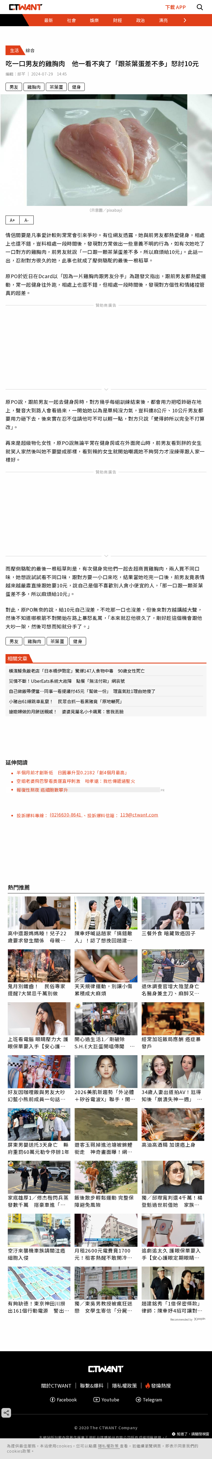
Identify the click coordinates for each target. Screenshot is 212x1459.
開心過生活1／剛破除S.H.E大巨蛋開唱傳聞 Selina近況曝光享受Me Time (102, 1042)
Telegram (152, 1399)
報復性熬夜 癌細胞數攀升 (42, 789)
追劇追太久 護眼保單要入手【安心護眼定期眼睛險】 (173, 1254)
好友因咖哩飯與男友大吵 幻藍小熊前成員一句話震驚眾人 (39, 1095)
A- (27, 220)
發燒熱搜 (160, 1385)
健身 (76, 87)
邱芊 (21, 74)
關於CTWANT (56, 1385)
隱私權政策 (109, 1446)
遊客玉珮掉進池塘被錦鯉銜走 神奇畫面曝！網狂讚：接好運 (103, 1148)
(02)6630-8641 (66, 814)
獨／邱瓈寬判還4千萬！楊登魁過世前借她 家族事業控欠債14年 (172, 1201)
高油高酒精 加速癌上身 (169, 1144)
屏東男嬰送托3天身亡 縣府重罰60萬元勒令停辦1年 (39, 1148)
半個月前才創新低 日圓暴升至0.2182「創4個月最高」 (73, 772)
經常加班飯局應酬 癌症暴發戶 (171, 1042)
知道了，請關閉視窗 (193, 1433)
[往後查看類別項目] (181, 20)
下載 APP (175, 7)
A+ (12, 220)
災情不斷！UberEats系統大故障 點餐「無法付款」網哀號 (67, 681)
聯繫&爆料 (92, 1385)
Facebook (67, 1399)
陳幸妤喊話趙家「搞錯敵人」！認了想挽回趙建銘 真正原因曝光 (106, 936)
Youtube (110, 1399)
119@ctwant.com (139, 814)
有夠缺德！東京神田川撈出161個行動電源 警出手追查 (39, 1307)
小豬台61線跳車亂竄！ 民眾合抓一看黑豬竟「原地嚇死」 (66, 701)
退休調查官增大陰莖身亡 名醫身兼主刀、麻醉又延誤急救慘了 (173, 989)
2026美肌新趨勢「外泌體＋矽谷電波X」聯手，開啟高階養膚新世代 (105, 1095)
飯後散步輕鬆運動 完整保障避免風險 (104, 1201)
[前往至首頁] (26, 7)
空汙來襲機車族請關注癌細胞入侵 (37, 1254)
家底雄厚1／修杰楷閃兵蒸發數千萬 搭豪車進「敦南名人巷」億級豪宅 (38, 1201)
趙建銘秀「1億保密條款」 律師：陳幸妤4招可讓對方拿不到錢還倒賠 (173, 1307)
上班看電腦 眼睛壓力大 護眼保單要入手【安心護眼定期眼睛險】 (38, 1042)
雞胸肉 (34, 87)
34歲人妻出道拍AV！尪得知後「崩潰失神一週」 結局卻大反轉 (172, 1095)
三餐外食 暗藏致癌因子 (169, 933)
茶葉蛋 (56, 87)
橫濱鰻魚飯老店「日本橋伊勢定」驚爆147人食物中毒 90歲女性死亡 (77, 670)
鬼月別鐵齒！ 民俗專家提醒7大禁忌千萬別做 (37, 989)
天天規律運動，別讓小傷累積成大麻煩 (103, 989)
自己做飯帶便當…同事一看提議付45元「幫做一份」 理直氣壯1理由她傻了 (82, 691)
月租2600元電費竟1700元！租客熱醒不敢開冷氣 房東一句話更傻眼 (106, 1254)
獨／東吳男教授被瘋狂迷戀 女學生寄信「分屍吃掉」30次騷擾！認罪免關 (104, 1307)
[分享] (6, 1413)
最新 (48, 20)
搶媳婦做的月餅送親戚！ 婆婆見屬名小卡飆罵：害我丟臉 (66, 711)
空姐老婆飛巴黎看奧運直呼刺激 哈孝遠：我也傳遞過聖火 (76, 781)
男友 (13, 87)
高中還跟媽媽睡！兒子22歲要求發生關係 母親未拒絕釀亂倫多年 (37, 936)
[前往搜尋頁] (200, 7)
